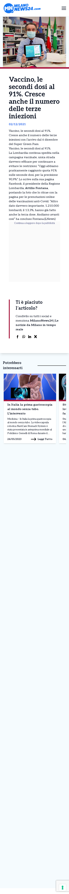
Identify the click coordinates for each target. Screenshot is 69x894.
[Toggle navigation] (64, 8)
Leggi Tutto (45, 439)
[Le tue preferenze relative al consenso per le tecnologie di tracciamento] (62, 887)
